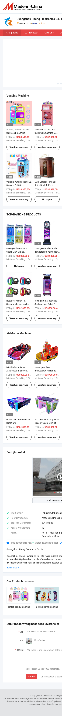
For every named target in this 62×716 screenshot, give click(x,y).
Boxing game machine (47, 606)
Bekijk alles (12, 567)
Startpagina (12, 32)
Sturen (31, 676)
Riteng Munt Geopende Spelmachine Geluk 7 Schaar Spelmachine (45, 304)
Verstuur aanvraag (19, 147)
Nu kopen (47, 199)
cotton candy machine (19, 606)
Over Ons (49, 32)
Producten (33, 32)
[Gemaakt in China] (23, 6)
